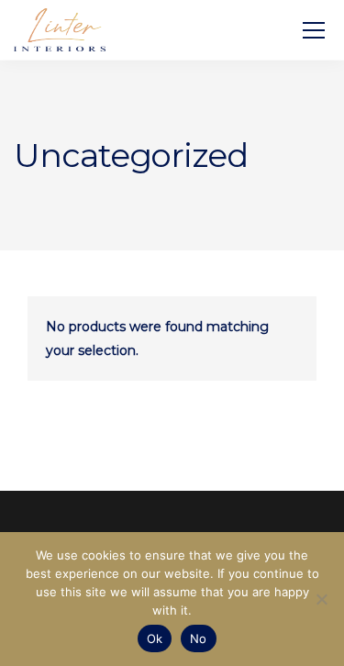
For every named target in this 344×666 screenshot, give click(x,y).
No (198, 638)
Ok (155, 638)
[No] (321, 599)
